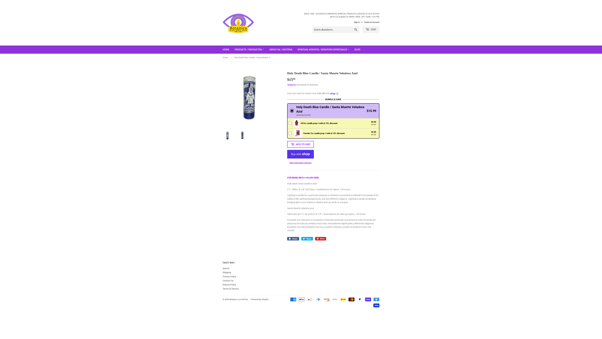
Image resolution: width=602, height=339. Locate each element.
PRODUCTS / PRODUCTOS (248, 49)
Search (226, 268)
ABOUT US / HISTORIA (280, 49)
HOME (226, 49)
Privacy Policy (229, 276)
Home (225, 57)
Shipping (291, 84)
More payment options (301, 162)
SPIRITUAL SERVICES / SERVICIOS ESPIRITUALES (323, 49)
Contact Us (228, 280)
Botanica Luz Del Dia (239, 299)
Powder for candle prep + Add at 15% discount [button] (324, 133)
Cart (373, 29)
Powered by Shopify (259, 299)
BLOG (357, 49)
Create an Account (371, 22)
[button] (333, 111)
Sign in (357, 22)
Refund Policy (229, 284)
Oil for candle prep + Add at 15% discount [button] (319, 123)
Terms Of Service (231, 289)
